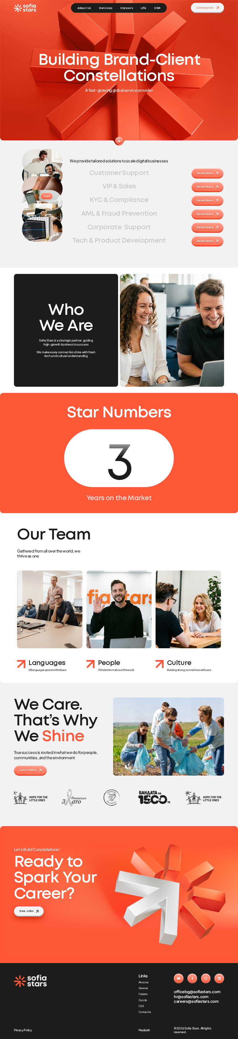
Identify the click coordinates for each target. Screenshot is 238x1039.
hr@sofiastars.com (191, 996)
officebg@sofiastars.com (197, 991)
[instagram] (206, 978)
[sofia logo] (25, 8)
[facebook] (192, 978)
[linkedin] (219, 978)
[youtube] (178, 978)
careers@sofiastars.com (196, 1001)
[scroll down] (119, 141)
